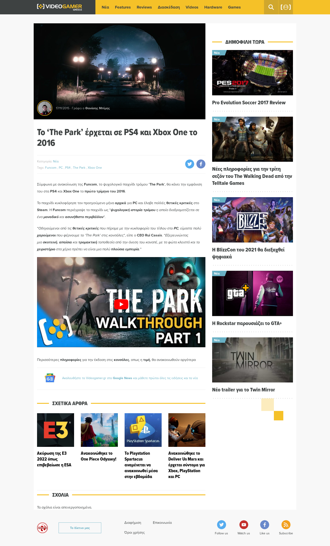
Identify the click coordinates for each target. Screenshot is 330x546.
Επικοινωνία (162, 522)
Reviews (144, 7)
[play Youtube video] (121, 304)
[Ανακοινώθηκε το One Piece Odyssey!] (99, 446)
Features (123, 7)
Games (234, 7)
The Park (79, 167)
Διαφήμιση (132, 522)
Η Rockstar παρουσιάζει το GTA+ (247, 323)
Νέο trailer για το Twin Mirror (243, 389)
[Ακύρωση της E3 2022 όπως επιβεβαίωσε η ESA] (55, 446)
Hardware (213, 7)
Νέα (105, 7)
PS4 (68, 167)
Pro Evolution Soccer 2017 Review (249, 102)
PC (61, 167)
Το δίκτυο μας (80, 528)
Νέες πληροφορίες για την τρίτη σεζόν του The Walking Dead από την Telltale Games (252, 176)
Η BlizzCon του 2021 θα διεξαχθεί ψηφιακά (248, 253)
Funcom (51, 167)
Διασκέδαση (169, 7)
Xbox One (95, 167)
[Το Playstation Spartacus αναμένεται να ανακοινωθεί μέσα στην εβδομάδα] (143, 446)
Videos (192, 7)
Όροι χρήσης (134, 532)
